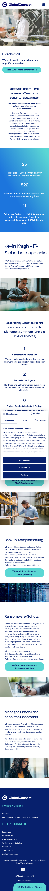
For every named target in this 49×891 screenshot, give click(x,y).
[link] (16, 797)
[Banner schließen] (45, 414)
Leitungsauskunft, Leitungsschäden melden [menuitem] (20, 817)
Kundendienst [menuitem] (12, 805)
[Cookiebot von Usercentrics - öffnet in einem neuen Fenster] (31, 414)
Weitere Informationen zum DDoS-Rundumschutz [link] (24, 481)
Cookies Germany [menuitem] (9, 839)
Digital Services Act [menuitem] (10, 854)
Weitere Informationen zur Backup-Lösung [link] (24, 573)
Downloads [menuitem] (6, 847)
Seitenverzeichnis (24, 880)
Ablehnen (24, 475)
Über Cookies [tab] (40, 420)
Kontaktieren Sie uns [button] (31, 886)
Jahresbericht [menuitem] (8, 850)
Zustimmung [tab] (9, 420)
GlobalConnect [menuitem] (14, 824)
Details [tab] (24, 420)
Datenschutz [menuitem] (7, 836)
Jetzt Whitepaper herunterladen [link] (22, 69)
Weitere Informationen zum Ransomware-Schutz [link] (24, 667)
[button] (44, 4)
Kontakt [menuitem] (5, 813)
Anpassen (23, 467)
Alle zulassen (24, 460)
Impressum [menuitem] (6, 832)
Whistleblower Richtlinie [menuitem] (12, 843)
